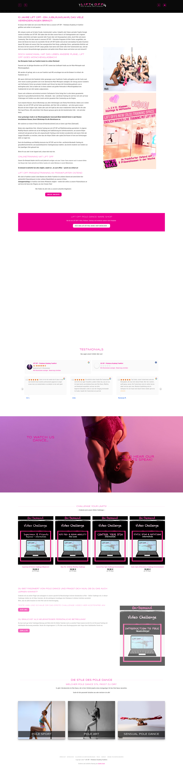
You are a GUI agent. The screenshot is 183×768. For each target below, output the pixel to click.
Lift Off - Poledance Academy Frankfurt (111, 363)
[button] (19, 5)
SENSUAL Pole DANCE (141, 734)
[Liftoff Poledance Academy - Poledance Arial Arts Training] (92, 5)
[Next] (164, 548)
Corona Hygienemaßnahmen (115, 757)
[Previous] (18, 548)
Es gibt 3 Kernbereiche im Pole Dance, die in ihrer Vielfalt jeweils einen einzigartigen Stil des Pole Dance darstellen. (91, 688)
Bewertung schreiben (55, 370)
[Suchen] (25, 5)
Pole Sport (41, 734)
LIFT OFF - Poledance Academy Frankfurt (45, 363)
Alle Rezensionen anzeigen (40, 370)
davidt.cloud (101, 763)
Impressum (63, 757)
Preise (98, 757)
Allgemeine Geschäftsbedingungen (85, 757)
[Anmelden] (158, 5)
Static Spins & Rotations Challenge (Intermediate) (147, 567)
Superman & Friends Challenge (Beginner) (35, 567)
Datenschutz (70, 757)
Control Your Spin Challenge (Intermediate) (110, 567)
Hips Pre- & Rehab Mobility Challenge (73, 567)
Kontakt (103, 757)
